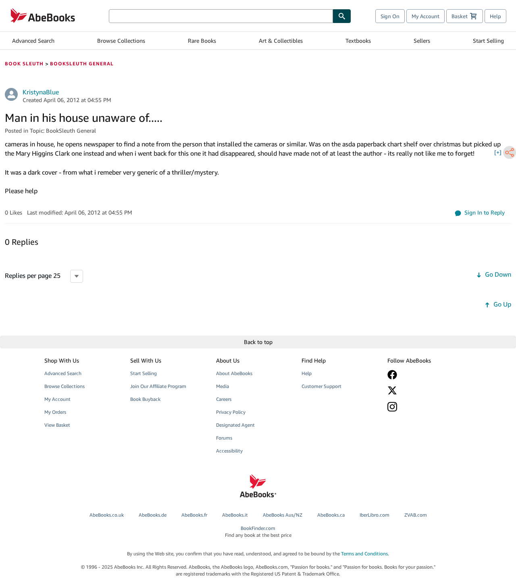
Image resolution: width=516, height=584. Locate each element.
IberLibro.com (374, 515)
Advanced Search (33, 40)
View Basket (57, 425)
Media (222, 386)
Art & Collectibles (281, 40)
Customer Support (321, 386)
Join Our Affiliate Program (158, 386)
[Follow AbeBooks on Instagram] (424, 406)
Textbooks (358, 40)
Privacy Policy (231, 412)
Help (495, 16)
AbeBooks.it (235, 515)
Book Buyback (145, 399)
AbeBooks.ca (331, 515)
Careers (223, 399)
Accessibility (229, 451)
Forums (224, 438)
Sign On (390, 16)
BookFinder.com (258, 531)
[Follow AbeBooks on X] (424, 390)
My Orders (55, 412)
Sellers (422, 40)
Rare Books (202, 40)
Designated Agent (235, 425)
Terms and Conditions (364, 554)
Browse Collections (121, 40)
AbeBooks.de (152, 515)
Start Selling (488, 40)
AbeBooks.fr (194, 515)
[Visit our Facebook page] (424, 375)
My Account (425, 16)
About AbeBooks (234, 373)
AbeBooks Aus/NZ (282, 515)
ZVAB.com (415, 515)
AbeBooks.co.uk (106, 515)
